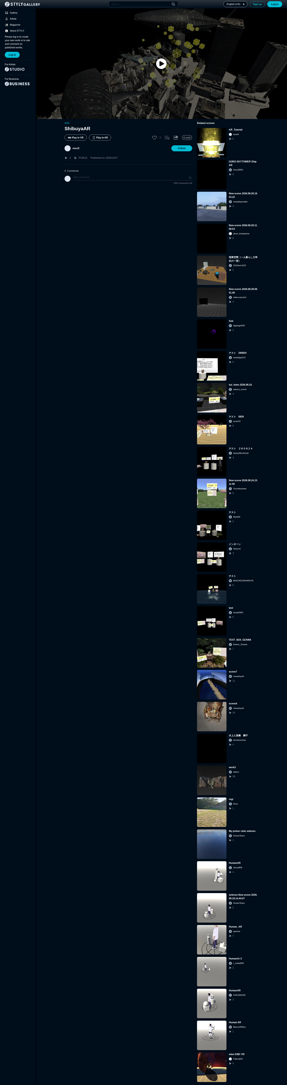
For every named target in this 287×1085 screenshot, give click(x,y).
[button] (155, 138)
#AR (67, 123)
